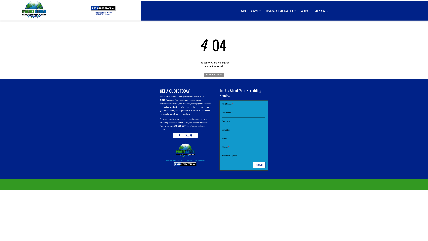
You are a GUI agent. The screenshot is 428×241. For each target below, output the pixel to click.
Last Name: (226, 112)
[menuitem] (243, 10)
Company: (226, 121)
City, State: (226, 130)
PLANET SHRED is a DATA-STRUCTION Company (185, 160)
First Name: (227, 104)
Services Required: (229, 155)
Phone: (225, 147)
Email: (224, 138)
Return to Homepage (214, 74)
